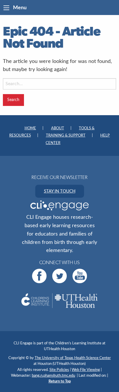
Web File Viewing (86, 370)
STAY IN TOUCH (59, 191)
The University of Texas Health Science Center (73, 358)
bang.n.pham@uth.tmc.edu (53, 375)
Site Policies (59, 370)
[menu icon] (6, 7)
